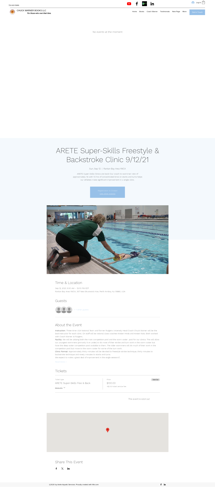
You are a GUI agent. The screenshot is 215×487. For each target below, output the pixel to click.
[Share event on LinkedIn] (68, 469)
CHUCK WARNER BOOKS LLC (31, 10)
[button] (203, 2)
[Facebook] (136, 3)
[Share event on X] (62, 469)
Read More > (61, 362)
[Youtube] (129, 3)
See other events (107, 193)
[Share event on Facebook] (56, 469)
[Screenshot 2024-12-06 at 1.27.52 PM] (144, 3)
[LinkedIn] (152, 3)
